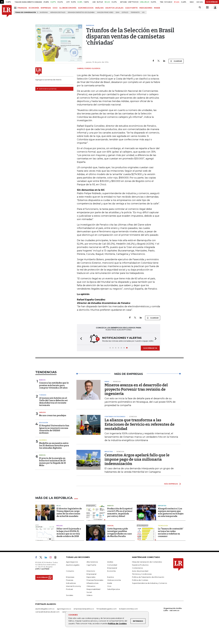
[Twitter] (158, 61)
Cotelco (125, 12)
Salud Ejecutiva (113, 589)
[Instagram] (51, 558)
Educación (43, 422)
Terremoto (135, 12)
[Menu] (16, 7)
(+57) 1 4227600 (42, 569)
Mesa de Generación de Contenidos (147, 562)
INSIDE (157, 8)
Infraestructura (92, 583)
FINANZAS (22, 8)
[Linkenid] (47, 558)
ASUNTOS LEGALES (114, 8)
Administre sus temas (47, 89)
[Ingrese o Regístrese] (215, 7)
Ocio (109, 586)
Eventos (110, 577)
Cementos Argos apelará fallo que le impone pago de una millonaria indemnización (137, 459)
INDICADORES (145, 8)
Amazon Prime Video (105, 12)
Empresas (70, 577)
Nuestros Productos (140, 565)
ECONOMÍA (34, 8)
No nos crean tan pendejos (52, 415)
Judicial (110, 525)
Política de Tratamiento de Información (148, 577)
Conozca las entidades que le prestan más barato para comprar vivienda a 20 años (54, 385)
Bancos (42, 380)
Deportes (162, 506)
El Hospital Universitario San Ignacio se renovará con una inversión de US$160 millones (54, 429)
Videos (89, 595)
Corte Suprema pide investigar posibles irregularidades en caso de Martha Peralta (119, 532)
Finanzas (69, 580)
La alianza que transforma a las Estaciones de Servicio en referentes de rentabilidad (139, 424)
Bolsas (60, 525)
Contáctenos (137, 568)
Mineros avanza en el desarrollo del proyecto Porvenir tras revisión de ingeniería (136, 389)
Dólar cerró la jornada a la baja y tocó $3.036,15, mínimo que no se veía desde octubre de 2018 (69, 532)
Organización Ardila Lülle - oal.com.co (172, 609)
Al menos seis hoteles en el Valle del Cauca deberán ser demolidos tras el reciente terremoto (53, 402)
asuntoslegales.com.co (44, 609)
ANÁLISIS (99, 8)
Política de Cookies (117, 623)
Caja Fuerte (91, 565)
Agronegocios (72, 562)
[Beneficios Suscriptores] (207, 7)
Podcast (69, 589)
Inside (109, 583)
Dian (117, 12)
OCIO (55, 8)
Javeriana (44, 12)
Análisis (42, 412)
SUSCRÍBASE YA (150, 348)
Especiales (91, 577)
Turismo (42, 395)
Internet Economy (73, 586)
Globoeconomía (114, 580)
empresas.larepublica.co (84, 609)
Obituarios (91, 586)
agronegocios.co (64, 609)
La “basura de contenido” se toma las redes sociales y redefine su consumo (170, 532)
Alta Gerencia (92, 562)
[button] (80, 339)
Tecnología (163, 525)
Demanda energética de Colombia (81, 12)
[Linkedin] (164, 61)
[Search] (200, 7)
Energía (42, 455)
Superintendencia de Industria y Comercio (149, 583)
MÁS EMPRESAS (171, 484)
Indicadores (71, 583)
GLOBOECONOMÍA (67, 8)
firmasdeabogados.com (107, 609)
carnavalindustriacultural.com (47, 612)
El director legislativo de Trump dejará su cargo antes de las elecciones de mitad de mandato (69, 512)
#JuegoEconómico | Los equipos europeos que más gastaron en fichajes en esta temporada (171, 512)
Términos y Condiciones (142, 574)
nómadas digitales (57, 12)
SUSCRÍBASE (212, 2)
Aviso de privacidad (140, 571)
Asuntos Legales (72, 565)
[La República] (7, 11)
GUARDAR (177, 61)
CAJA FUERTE (131, 8)
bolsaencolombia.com (128, 609)
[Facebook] (153, 61)
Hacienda (43, 440)
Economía (111, 571)
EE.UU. (59, 506)
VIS (143, 12)
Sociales (69, 595)
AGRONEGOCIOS (85, 8)
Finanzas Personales (95, 580)
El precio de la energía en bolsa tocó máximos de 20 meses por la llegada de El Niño (52, 462)
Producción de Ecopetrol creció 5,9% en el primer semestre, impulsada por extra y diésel (119, 512)
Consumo (70, 571)
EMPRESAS (46, 8)
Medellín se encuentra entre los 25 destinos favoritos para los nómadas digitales (54, 445)
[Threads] (56, 558)
